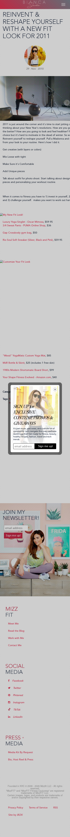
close (55, 389)
